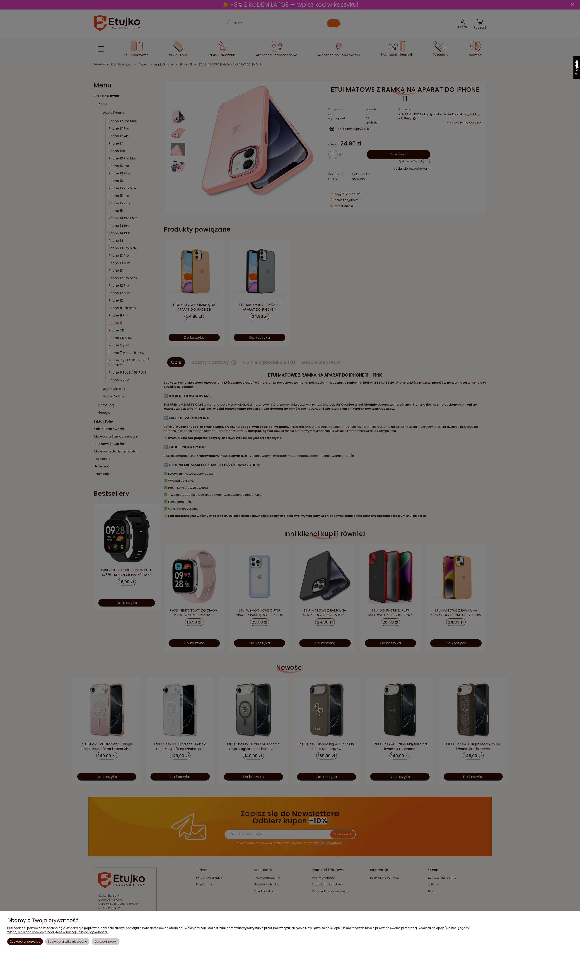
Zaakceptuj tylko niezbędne (67, 941)
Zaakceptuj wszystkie (25, 941)
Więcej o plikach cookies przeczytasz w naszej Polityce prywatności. (57, 932)
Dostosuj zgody (105, 941)
